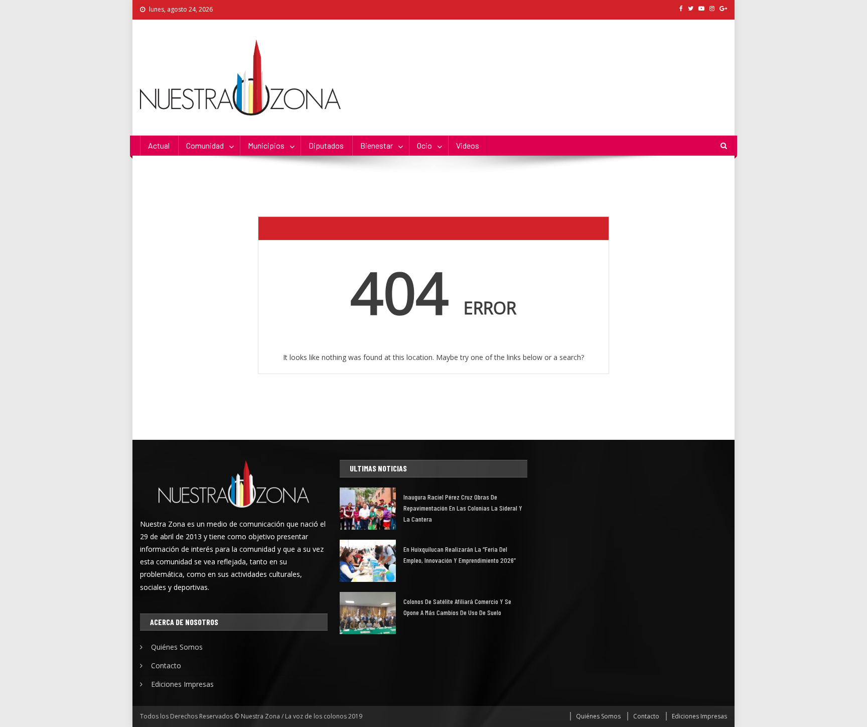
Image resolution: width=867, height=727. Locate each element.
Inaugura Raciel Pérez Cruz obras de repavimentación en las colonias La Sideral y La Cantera (462, 508)
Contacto (166, 665)
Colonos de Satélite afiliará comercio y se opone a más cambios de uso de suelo (457, 607)
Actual (159, 145)
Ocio (424, 145)
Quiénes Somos (177, 647)
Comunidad (205, 145)
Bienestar (376, 145)
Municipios (266, 145)
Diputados (326, 145)
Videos (467, 145)
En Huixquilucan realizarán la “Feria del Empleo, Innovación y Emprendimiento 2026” (459, 554)
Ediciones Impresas (182, 684)
